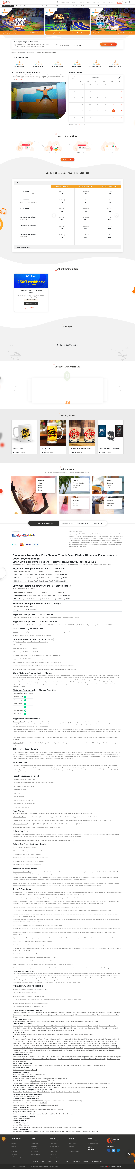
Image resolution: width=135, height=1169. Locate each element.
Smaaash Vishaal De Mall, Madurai (42, 1028)
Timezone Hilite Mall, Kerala (31, 1048)
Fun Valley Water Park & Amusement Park (26, 1094)
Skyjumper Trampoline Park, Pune (68, 1010)
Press (66, 1159)
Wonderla (32, 5)
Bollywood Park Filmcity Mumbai (96, 1085)
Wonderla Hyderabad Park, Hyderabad (68, 1089)
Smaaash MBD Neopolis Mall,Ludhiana (33, 1025)
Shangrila (75, 5)
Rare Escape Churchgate (37, 1072)
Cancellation (34, 1144)
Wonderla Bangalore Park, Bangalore (24, 1089)
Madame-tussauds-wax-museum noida (69, 1125)
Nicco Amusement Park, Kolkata (23, 1111)
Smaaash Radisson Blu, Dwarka (66, 1023)
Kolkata (33, 1109)
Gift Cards (14, 1152)
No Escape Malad (30, 1067)
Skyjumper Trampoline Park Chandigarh (61, 1012)
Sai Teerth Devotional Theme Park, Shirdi (26, 1085)
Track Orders (15, 1146)
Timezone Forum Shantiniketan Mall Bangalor (50, 1043)
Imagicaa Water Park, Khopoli (42, 1081)
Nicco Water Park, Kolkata (42, 1111)
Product (52, 1136)
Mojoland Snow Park (50, 1103)
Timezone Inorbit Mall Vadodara (23, 1045)
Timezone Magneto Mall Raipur (23, 1050)
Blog (43, 1159)
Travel (103, 2)
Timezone (100, 5)
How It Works (34, 1141)
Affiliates (71, 1144)
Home (13, 52)
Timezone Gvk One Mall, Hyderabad (71, 1045)
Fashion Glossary (16, 1154)
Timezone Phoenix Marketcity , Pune (49, 1039)
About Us (35, 1159)
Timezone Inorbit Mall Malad (94, 1037)
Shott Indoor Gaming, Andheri (22, 1032)
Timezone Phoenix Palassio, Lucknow (53, 1048)
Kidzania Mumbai (37, 1125)
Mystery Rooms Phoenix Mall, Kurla (46, 1063)
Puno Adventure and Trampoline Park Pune (84, 1019)
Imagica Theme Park (21, 5)
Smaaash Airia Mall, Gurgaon (55, 1025)
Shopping (81, 2)
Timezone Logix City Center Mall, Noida (34, 1041)
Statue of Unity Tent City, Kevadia (70, 1129)
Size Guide (14, 1149)
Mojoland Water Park (36, 1103)
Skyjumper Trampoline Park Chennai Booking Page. (32, 639)
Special (50, 1159)
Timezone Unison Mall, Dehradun (104, 1048)
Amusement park (30, 52)
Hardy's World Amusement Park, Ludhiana (26, 1107)
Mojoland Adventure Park (21, 1103)
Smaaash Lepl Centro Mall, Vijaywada (99, 1025)
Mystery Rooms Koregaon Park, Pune (69, 1063)
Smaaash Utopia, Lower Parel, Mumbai (25, 1023)
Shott (107, 5)
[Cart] (125, 2)
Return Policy (53, 1149)
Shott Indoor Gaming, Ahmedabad (44, 1032)
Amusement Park (9, 5)
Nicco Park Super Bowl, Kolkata (62, 1111)
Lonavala (44, 1078)
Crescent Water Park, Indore (21, 1116)
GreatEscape (84, 5)
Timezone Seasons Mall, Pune (26, 1039)
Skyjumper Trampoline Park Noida (23, 1010)
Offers (89, 2)
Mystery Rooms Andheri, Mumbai (23, 1063)
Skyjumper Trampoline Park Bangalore (87, 1012)
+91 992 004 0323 (68, 521)
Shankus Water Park (34, 1129)
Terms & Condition (55, 1138)
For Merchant (53, 1141)
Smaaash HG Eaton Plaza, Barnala (76, 1025)
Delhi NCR (43, 1100)
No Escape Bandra (18, 1067)
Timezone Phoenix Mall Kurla (53, 1037)
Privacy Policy (34, 1149)
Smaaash (48, 5)
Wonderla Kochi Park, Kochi (46, 1089)
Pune (38, 1078)
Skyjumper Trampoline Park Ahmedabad (35, 1012)
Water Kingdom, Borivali (102, 1081)
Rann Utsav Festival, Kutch (50, 1129)
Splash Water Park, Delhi (20, 1120)
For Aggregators (54, 1144)
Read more (19, 79)
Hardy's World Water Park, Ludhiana (51, 1107)
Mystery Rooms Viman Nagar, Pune (94, 1063)
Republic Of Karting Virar (21, 1076)
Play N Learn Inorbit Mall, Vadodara (69, 1056)
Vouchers (96, 2)
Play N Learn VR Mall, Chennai (46, 1054)
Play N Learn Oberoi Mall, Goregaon (24, 1054)
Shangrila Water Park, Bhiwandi (83, 1081)
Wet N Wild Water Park (20, 1129)
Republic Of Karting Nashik (38, 1076)
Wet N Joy (56, 5)
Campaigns (58, 1159)
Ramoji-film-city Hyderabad (21, 1125)
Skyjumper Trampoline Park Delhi (46, 1010)
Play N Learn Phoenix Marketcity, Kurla (93, 1056)
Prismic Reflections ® (116, 1164)
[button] (13, 123)
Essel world (40, 5)
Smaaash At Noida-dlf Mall (46, 1023)
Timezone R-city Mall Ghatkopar (74, 1037)
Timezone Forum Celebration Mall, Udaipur (79, 1048)
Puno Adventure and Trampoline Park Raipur (56, 1019)
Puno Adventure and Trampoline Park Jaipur (26, 1019)
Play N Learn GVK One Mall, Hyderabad (44, 1056)
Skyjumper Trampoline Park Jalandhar (92, 1010)
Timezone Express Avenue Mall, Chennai (79, 1043)
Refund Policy (34, 1146)
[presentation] (54, 215)
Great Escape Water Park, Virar (62, 1081)
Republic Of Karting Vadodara (57, 1076)
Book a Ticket (67, 159)
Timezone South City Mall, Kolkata (24, 1043)
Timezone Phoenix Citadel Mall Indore (96, 1045)
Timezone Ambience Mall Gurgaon (105, 1041)
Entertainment (65, 2)
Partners (71, 1146)
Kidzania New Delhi (50, 1125)
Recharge (110, 2)
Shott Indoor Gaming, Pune (83, 1032)
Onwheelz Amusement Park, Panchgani (72, 1085)
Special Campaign (35, 1152)
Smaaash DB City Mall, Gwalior (63, 1028)
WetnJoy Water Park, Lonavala (22, 1081)
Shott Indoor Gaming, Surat (64, 1032)
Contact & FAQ (15, 1138)
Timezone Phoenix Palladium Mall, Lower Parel (27, 1037)
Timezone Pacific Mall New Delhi (89, 1039)
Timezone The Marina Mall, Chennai (104, 1043)
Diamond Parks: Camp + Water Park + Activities (66, 1098)
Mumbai (33, 1078)
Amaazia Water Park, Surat (90, 1129)
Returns (13, 1144)
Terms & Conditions (36, 1138)
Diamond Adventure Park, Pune (40, 1098)
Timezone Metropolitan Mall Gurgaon (81, 1041)
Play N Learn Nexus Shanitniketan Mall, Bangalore (101, 1054)
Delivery (13, 1141)
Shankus (93, 5)
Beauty (74, 2)
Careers (85, 1159)
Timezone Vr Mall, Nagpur (70, 1039)
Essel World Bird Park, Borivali (49, 1085)
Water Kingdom (66, 5)
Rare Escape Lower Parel (20, 1072)
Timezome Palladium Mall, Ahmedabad (46, 1045)
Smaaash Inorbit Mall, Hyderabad (87, 1023)
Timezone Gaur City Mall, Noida (57, 1041)
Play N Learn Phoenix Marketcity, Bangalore (70, 1054)
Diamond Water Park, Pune (21, 1098)
